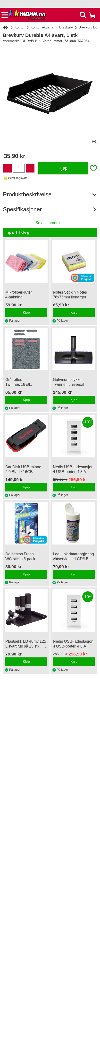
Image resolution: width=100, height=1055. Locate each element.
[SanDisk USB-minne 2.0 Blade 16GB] (26, 436)
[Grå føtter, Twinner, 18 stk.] (26, 349)
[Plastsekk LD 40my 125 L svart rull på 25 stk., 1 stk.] (26, 610)
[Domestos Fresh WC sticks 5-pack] (26, 523)
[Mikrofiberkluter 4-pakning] (26, 261)
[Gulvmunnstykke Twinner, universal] (73, 349)
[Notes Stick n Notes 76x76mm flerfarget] (73, 261)
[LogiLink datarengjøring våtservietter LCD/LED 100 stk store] (73, 523)
